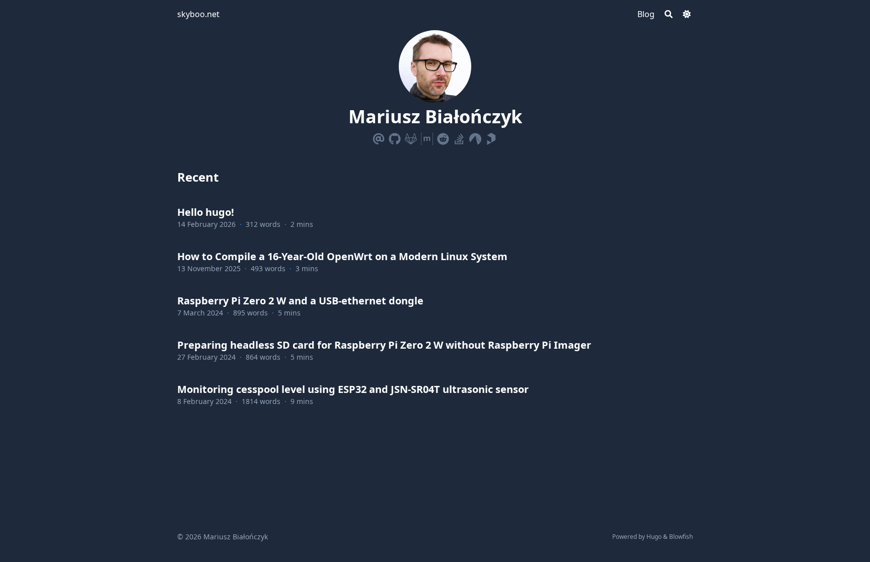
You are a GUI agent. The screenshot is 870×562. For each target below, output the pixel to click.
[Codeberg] (475, 137)
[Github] (395, 137)
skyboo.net (198, 14)
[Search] (669, 14)
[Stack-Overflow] (459, 137)
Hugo (654, 536)
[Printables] (491, 137)
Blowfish (681, 536)
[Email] (379, 137)
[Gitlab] (411, 137)
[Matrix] (427, 137)
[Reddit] (443, 137)
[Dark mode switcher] (687, 14)
